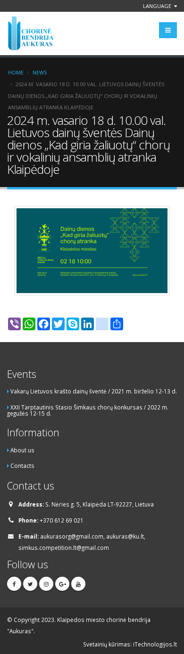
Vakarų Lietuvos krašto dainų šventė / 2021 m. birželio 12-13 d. (93, 391)
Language (158, 5)
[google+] (62, 584)
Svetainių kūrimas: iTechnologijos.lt (130, 644)
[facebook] (14, 584)
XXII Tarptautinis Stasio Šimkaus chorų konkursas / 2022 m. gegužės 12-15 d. (87, 410)
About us (22, 450)
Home (16, 72)
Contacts (22, 465)
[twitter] (30, 584)
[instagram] (46, 584)
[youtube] (78, 584)
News (40, 72)
